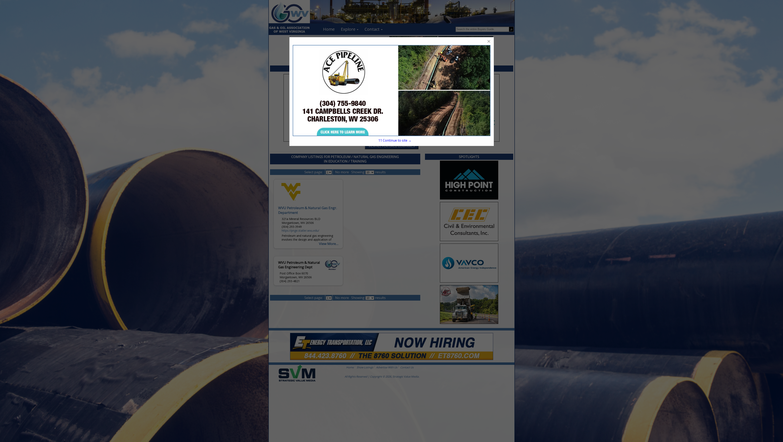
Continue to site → (394, 140)
